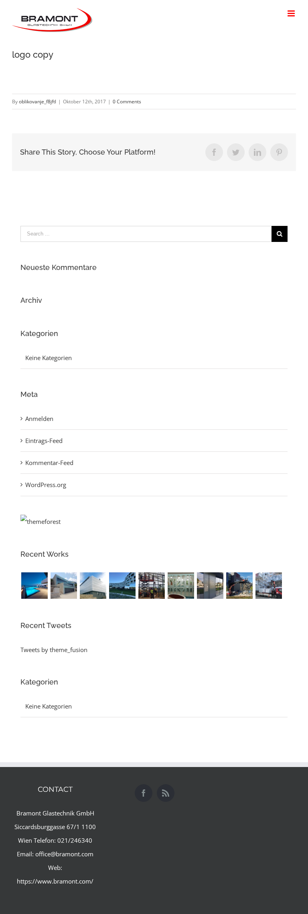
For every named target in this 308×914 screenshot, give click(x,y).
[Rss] (165, 793)
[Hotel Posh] (34, 585)
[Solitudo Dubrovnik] (93, 585)
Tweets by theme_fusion (53, 650)
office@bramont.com (64, 854)
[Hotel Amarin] (122, 585)
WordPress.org (45, 485)
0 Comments (127, 101)
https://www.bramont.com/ (55, 881)
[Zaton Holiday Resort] (181, 585)
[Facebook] (143, 793)
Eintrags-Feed (44, 441)
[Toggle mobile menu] (292, 13)
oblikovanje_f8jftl (37, 101)
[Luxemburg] (268, 585)
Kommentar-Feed (49, 463)
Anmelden (39, 419)
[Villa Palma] (63, 585)
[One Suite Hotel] (210, 585)
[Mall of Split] (239, 585)
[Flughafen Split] (151, 585)
